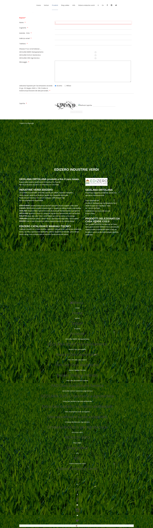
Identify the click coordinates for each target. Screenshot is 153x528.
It (98, 5)
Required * (22, 18)
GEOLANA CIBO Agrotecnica (29, 58)
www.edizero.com (104, 211)
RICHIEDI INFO (77, 432)
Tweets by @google (26, 123)
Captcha (22, 103)
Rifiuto (68, 86)
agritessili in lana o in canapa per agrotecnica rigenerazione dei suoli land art (49, 213)
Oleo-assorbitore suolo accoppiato (77, 412)
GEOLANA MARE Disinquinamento (31, 52)
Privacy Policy (90, 213)
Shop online (65, 5)
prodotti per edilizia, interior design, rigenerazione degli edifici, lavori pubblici (49, 218)
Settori (46, 5)
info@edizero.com (91, 211)
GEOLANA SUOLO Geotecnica (30, 55)
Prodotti (55, 5)
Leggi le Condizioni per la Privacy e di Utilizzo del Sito (38, 96)
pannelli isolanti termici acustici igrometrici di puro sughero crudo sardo (48, 205)
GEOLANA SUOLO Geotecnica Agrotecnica (77, 391)
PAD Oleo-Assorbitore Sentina (77, 380)
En (103, 5)
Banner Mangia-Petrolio (77, 370)
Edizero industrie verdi (86, 5)
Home (38, 5)
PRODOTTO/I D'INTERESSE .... (30, 49)
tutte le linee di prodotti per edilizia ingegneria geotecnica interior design (46, 221)
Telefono (22, 44)
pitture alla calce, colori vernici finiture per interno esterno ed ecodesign (47, 216)
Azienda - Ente (24, 33)
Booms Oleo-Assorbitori (77, 349)
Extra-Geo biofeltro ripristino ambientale (77, 401)
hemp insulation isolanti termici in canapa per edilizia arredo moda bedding (50, 208)
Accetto (59, 86)
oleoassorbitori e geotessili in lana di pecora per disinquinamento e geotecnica (49, 211)
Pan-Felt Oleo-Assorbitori (77, 360)
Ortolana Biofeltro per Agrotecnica (77, 422)
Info (73, 5)
